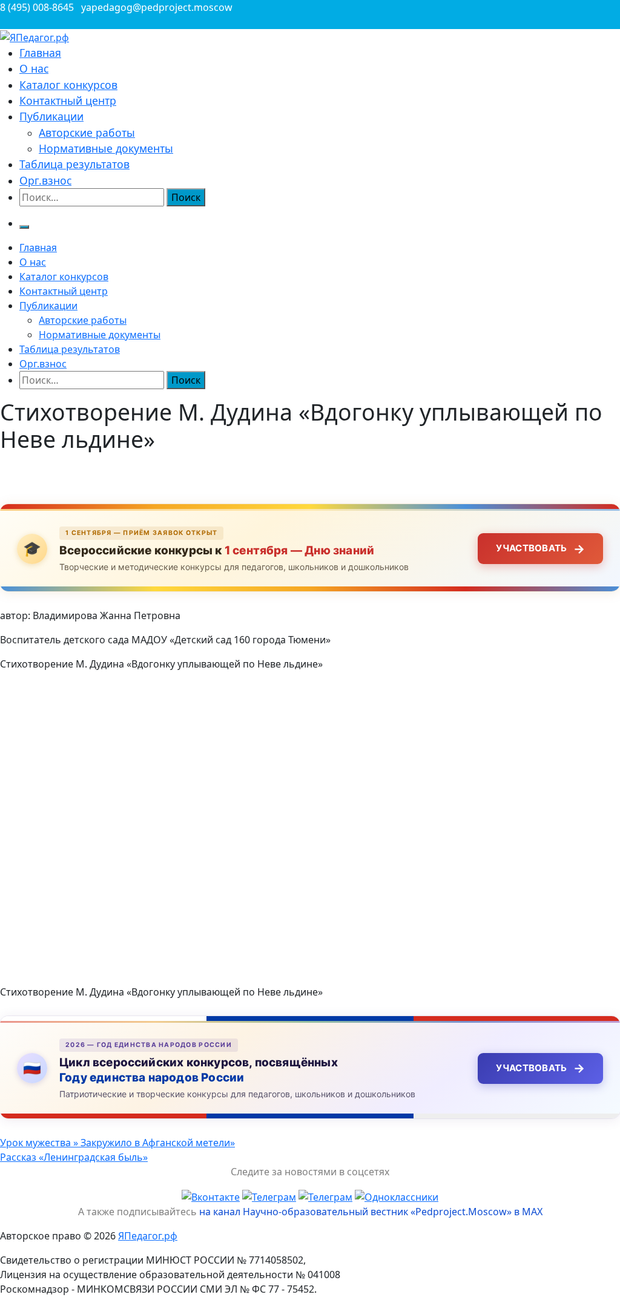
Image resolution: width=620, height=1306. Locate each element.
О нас (33, 68)
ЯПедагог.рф (147, 1235)
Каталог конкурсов (68, 84)
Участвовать (540, 549)
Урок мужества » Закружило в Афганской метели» (117, 1142)
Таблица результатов (74, 164)
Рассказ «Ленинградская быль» (74, 1157)
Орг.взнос (45, 180)
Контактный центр (67, 100)
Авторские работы (87, 132)
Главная (40, 52)
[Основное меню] (24, 227)
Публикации (51, 116)
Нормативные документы (106, 148)
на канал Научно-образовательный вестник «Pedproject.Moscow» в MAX (370, 1211)
